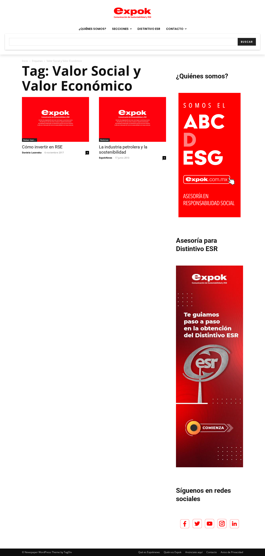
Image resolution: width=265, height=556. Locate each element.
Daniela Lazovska (32, 152)
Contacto (211, 552)
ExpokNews (105, 157)
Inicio (25, 61)
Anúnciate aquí (193, 552)
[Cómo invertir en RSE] (55, 119)
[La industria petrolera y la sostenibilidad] (132, 119)
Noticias (104, 139)
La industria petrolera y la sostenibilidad (123, 149)
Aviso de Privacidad (232, 552)
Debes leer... (29, 139)
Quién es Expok (172, 552)
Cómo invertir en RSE (42, 146)
